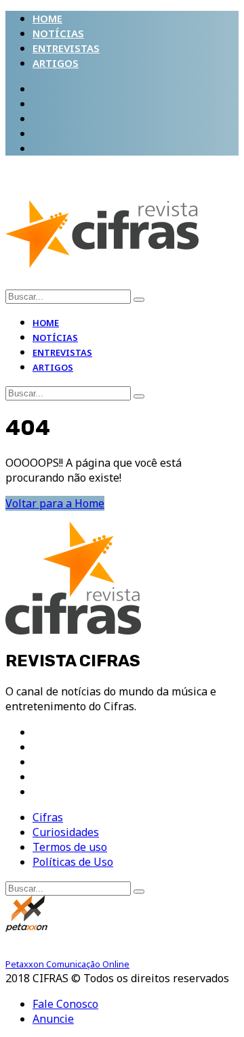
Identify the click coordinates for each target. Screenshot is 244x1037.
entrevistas (66, 48)
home (47, 18)
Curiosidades (66, 832)
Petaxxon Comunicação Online (67, 964)
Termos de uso (70, 846)
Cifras (48, 817)
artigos (56, 63)
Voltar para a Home (54, 503)
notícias (58, 33)
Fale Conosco (65, 1003)
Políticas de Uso (73, 861)
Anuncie (53, 1018)
